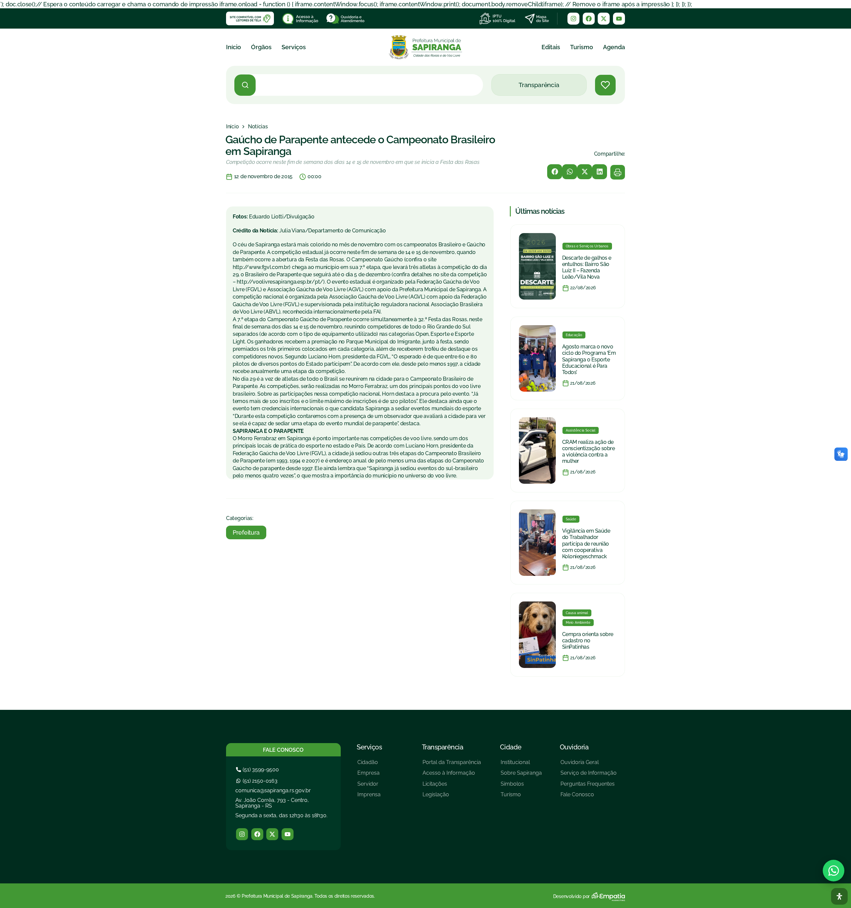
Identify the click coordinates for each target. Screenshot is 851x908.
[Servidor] (369, 786)
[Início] (232, 126)
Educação (574, 335)
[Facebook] (589, 19)
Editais (551, 47)
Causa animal (577, 613)
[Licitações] (452, 786)
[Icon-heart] (605, 85)
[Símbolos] (521, 786)
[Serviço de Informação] (588, 775)
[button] (554, 171)
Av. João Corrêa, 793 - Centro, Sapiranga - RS (272, 803)
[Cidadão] (369, 764)
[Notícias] (258, 126)
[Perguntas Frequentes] (588, 786)
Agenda (614, 47)
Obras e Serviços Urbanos (587, 246)
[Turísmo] (521, 797)
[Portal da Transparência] (452, 764)
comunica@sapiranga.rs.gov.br (273, 790)
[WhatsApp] (833, 870)
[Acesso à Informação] (452, 775)
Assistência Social (581, 430)
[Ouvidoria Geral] (588, 764)
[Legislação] (452, 797)
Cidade (511, 747)
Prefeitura (246, 532)
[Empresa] (369, 775)
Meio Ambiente (578, 622)
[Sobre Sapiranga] (521, 775)
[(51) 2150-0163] (257, 781)
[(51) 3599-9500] (258, 769)
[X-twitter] (604, 19)
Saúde (571, 519)
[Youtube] (619, 19)
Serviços (294, 47)
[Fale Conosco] (588, 797)
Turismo (581, 47)
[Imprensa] (369, 797)
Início (233, 47)
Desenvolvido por (571, 896)
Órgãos (261, 47)
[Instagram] (573, 19)
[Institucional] (521, 764)
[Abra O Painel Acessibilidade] (839, 896)
